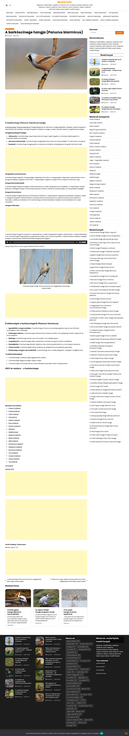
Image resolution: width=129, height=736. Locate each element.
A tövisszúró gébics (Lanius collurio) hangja (104, 380)
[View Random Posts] (6, 5)
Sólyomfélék (72, 695)
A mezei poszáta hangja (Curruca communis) (105, 314)
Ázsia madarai (75, 20)
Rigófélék (83, 678)
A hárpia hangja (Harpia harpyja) (101, 264)
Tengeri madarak (14, 456)
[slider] (83, 242)
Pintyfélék (71, 678)
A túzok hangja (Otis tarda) (99, 386)
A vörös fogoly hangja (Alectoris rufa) (103, 405)
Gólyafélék (72, 652)
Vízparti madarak (74, 720)
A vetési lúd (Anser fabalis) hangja (101, 393)
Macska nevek (101, 673)
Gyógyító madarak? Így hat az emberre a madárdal (111, 60)
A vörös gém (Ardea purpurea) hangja (103, 409)
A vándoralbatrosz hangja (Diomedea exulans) (106, 390)
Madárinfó (64, 2)
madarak (84, 669)
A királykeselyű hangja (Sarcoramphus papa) (105, 286)
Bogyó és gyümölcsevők (98, 130)
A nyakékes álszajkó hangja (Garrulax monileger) (111, 108)
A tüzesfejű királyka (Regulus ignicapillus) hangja (106, 383)
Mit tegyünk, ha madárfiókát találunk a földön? (53, 685)
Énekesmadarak (59, 13)
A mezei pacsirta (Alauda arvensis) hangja (104, 311)
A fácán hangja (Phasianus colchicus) (102, 248)
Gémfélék (71, 649)
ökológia (71, 725)
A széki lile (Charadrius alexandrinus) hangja (105, 351)
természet (85, 695)
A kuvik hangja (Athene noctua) (100, 299)
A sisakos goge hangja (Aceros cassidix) (103, 336)
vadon (70, 703)
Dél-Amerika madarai (90, 20)
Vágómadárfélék (74, 714)
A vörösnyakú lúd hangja (98, 412)
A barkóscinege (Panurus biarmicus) (18, 127)
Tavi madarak (13, 453)
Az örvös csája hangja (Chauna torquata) (20, 671)
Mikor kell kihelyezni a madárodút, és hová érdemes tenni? (53, 650)
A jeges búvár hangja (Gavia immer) (102, 267)
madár (70, 672)
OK (101, 733)
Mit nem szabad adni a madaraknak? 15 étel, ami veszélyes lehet (53, 695)
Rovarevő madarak (59, 16)
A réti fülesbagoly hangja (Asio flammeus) (104, 323)
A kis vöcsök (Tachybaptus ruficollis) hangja (105, 290)
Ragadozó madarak (26, 16)
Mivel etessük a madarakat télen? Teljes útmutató (54, 639)
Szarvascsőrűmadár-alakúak (78, 689)
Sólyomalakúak (73, 692)
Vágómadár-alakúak (75, 711)
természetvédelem (75, 697)
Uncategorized (95, 215)
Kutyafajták (9, 466)
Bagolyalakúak (73, 641)
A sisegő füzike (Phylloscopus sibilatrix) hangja (105, 339)
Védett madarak (30, 20)
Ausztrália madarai (60, 20)
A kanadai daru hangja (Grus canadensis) (104, 276)
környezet (85, 661)
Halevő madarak (14, 420)
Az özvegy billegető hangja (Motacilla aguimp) (111, 80)
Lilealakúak (72, 664)
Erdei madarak (73, 13)
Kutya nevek (100, 667)
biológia (71, 647)
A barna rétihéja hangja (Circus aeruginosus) (105, 236)
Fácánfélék (82, 647)
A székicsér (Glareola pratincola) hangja (103, 355)
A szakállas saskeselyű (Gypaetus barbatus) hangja (101, 347)
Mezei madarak (86, 13)
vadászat (81, 703)
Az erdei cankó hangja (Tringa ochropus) (104, 435)
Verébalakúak (85, 706)
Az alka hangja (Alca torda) (99, 431)
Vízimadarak (73, 717)
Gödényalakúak (73, 655)
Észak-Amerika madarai (109, 20)
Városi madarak (100, 13)
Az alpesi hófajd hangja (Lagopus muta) (45, 611)
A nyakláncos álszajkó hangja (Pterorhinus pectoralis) (111, 99)
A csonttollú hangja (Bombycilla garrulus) (104, 239)
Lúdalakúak (72, 669)
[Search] (10, 5)
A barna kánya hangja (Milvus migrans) (103, 232)
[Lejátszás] (7, 242)
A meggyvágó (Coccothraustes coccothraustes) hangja (100, 307)
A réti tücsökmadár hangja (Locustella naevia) (105, 327)
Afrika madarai (44, 20)
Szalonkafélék (73, 686)
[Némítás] (80, 242)
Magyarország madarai (30, 24)
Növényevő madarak (77, 16)
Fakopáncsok (94, 153)
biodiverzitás (86, 644)
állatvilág (71, 723)
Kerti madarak (45, 13)
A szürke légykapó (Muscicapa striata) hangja (105, 362)
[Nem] (126, 733)
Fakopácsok (13, 417)
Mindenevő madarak (111, 16)
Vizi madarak (113, 13)
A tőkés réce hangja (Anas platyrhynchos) (104, 371)
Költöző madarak (43, 16)
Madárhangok (32, 13)
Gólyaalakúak (84, 649)
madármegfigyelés (75, 675)
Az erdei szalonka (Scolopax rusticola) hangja (105, 442)
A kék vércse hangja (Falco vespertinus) (103, 283)
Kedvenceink (9, 469)
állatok (88, 720)
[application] (46, 242)
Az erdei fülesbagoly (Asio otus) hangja (103, 438)
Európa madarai (12, 24)
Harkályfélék (72, 661)
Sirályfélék (84, 680)
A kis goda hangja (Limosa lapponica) (70, 612)
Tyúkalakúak (73, 700)
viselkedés (72, 709)
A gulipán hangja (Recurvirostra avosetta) (104, 255)
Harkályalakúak (73, 658)
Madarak (9, 13)
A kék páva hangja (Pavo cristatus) (102, 280)
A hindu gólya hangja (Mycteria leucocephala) (14, 612)
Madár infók (20, 13)
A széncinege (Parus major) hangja (102, 358)
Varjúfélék (71, 706)
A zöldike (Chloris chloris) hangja (101, 423)
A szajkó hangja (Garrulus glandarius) (102, 343)
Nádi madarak (11, 16)
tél (83, 700)
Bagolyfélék (72, 644)
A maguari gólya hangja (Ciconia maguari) (104, 302)
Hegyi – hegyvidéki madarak (99, 160)
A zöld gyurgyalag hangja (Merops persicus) (105, 416)
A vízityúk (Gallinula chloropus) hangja (103, 402)
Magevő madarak (94, 16)
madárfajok (81, 672)
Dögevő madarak (15, 408)
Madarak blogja (95, 174)
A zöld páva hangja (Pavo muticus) (101, 419)
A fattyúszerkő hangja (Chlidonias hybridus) (105, 252)
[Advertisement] (46, 105)
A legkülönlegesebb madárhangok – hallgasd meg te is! (111, 70)
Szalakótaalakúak (74, 683)
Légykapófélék (73, 666)
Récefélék (72, 680)
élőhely (82, 723)
